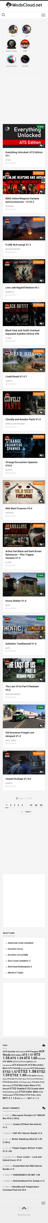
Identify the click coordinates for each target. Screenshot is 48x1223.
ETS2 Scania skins (34, 1088)
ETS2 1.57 (10, 1072)
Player (8, 338)
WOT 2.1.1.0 (9, 1098)
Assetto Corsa (15, 949)
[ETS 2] (13, 29)
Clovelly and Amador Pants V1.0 (23, 419)
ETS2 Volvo (19, 1095)
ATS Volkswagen (37, 1068)
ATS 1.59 (16, 1058)
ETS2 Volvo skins (33, 1095)
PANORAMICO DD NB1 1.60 (26, 1175)
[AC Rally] (25, 59)
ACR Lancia (20, 1052)
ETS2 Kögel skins (25, 1082)
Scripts (8, 381)
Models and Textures (15, 424)
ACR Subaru (16, 1055)
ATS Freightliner (26, 1062)
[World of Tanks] (11, 44)
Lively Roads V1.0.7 (16, 376)
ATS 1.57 (27, 1054)
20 (36, 805)
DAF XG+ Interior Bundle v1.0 (27, 1133)
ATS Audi (41, 1059)
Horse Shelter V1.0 (15, 600)
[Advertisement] (24, 99)
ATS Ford (16, 1062)
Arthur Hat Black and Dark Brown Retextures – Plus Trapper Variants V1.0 (23, 554)
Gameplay (9, 292)
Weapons (9, 206)
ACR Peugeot (31, 1051)
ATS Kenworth (19, 1065)
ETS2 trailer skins (28, 1091)
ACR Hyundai (9, 1051)
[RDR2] (25, 44)
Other (8, 160)
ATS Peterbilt (14, 1068)
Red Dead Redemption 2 (20, 966)
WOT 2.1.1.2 (33, 1098)
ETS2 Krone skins (10, 1082)
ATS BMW (7, 1061)
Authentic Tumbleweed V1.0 (20, 643)
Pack (7, 740)
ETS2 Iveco (38, 1079)
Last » (28, 811)
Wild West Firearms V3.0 (18, 508)
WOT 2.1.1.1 (22, 1098)
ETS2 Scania (17, 1088)
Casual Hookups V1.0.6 (18, 778)
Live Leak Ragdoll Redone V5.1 (22, 287)
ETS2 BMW (31, 1076)
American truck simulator (21, 943)
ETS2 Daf (10, 1079)
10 (31, 805)
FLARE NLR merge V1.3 (18, 244)
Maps (7, 605)
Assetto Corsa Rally (18, 955)
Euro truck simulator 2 (19, 961)
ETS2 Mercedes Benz (23, 1085)
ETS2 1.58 (27, 1071)
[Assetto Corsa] (11, 59)
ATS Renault (25, 1068)
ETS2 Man (36, 1082)
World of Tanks (15, 972)
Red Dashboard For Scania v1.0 (28, 1181)
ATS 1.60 (30, 1058)
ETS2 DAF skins (20, 1079)
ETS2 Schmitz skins (11, 1092)
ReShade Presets (12, 249)
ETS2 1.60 (18, 1075)
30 (41, 805)
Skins (13, 740)
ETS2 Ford (30, 1079)
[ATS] (27, 29)
